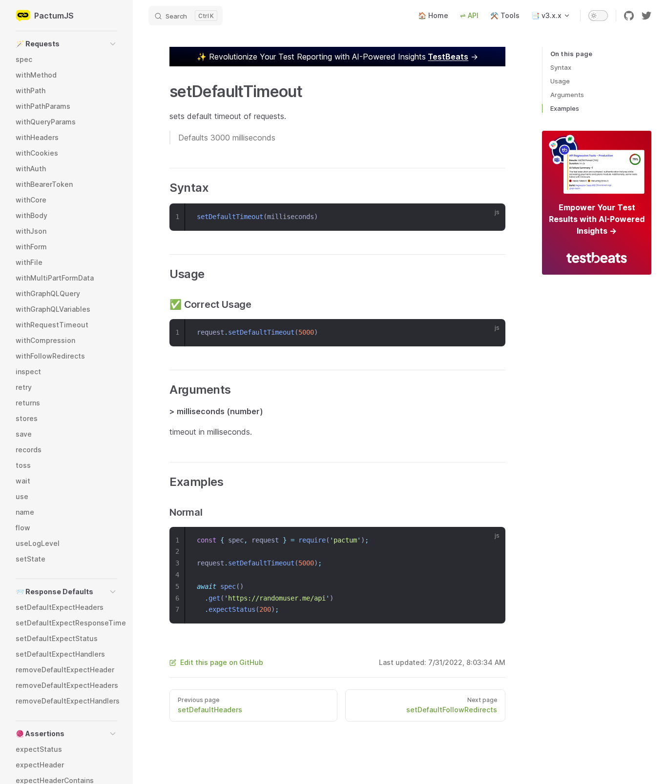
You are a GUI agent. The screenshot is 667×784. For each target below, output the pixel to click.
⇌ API (469, 15)
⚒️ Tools (505, 15)
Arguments (567, 95)
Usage (560, 81)
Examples (564, 108)
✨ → (338, 56)
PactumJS (54, 15)
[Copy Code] (491, 217)
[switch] (598, 15)
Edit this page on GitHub (221, 662)
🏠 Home (433, 15)
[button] (66, 44)
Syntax (560, 67)
